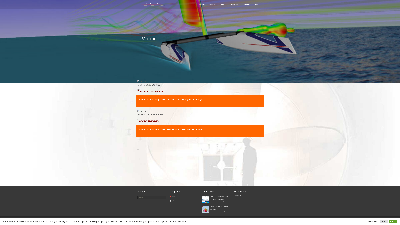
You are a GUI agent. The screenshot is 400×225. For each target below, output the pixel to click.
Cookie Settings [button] (373, 221)
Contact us (246, 5)
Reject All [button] (384, 221)
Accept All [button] (393, 221)
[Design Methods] (150, 4)
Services (212, 5)
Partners (222, 5)
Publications (234, 5)
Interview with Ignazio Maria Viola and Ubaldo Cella (219, 197)
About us (202, 5)
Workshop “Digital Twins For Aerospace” (220, 207)
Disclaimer (237, 196)
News (256, 5)
